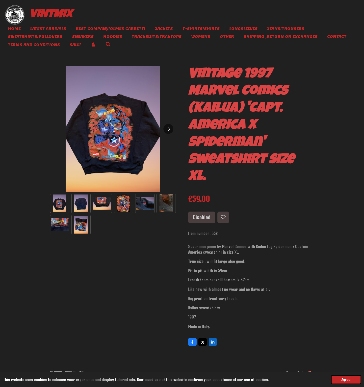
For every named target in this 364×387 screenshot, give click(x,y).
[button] (59, 203)
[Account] (93, 45)
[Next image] (168, 129)
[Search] (108, 44)
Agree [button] (346, 379)
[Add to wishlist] (223, 217)
